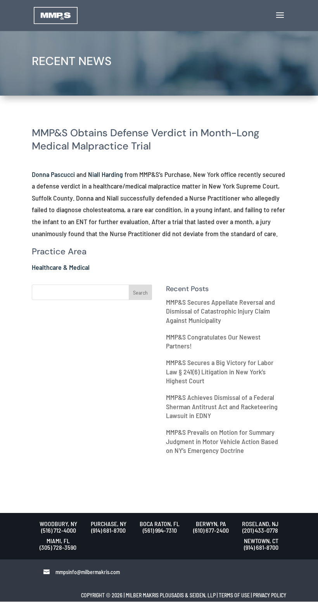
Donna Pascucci (53, 174)
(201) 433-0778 (260, 530)
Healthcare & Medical (61, 267)
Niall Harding (105, 174)
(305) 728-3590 (58, 547)
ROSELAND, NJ (260, 523)
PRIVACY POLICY (269, 595)
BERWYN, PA (211, 523)
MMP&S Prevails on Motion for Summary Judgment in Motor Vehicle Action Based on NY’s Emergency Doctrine (222, 441)
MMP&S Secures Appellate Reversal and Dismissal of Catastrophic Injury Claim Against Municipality (220, 311)
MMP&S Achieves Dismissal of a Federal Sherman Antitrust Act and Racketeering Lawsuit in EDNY (222, 406)
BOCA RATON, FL (160, 523)
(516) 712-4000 (58, 530)
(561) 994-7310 (160, 530)
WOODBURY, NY (58, 523)
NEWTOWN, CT (261, 540)
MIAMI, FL (58, 540)
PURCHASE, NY (108, 523)
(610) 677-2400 (211, 530)
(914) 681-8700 (108, 530)
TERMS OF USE (234, 595)
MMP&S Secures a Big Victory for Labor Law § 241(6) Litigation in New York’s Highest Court (219, 371)
